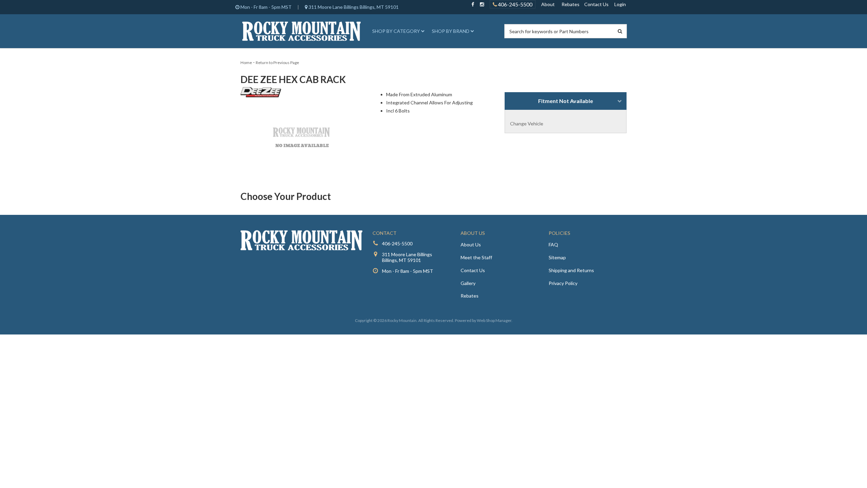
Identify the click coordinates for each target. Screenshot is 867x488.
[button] (397, 31)
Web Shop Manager (494, 320)
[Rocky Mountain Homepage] (301, 31)
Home (246, 62)
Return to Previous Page (277, 62)
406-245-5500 (514, 4)
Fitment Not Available (565, 101)
